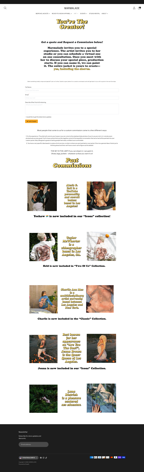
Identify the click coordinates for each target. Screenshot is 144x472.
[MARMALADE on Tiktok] (46, 458)
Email (27, 95)
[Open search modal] (5, 8)
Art (75, 13)
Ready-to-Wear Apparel (61, 13)
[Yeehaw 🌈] (72, 195)
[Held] (72, 246)
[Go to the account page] (134, 8)
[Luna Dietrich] (72, 398)
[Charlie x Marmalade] (72, 298)
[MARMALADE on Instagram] (43, 458)
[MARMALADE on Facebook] (41, 458)
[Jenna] (72, 348)
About (104, 13)
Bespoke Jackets (42, 13)
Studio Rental (94, 13)
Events (83, 13)
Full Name (28, 87)
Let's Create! (32, 121)
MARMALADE (32, 462)
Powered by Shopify (24, 464)
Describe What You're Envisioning (35, 102)
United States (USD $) (28, 457)
